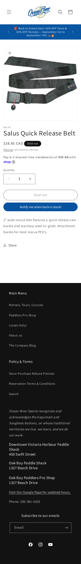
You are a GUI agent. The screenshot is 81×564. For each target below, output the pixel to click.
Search (14, 394)
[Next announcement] (73, 32)
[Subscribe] (66, 527)
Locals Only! (18, 325)
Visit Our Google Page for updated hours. (40, 492)
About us (15, 335)
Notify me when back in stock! (40, 207)
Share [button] (13, 245)
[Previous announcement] (8, 32)
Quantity (9, 170)
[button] (9, 12)
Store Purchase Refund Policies (31, 374)
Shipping (8, 149)
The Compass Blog (22, 345)
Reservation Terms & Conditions (32, 384)
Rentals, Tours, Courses (26, 305)
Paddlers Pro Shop (22, 315)
